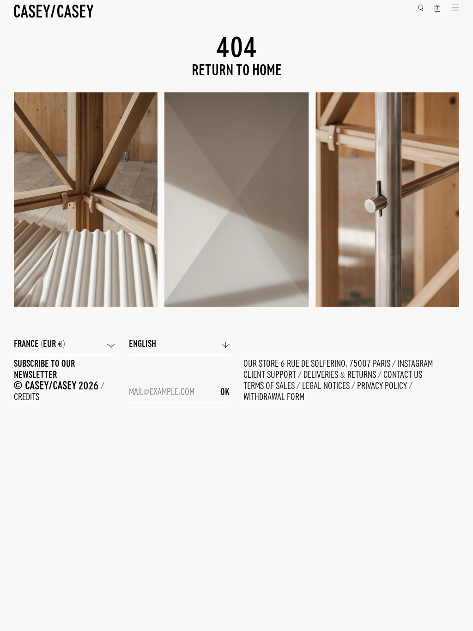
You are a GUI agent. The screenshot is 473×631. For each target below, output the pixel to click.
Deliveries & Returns (340, 375)
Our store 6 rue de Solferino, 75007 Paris (317, 364)
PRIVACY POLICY (383, 386)
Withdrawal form (273, 397)
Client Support (270, 375)
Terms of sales (270, 386)
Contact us (402, 375)
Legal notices (327, 386)
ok (225, 392)
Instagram (415, 364)
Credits (26, 397)
